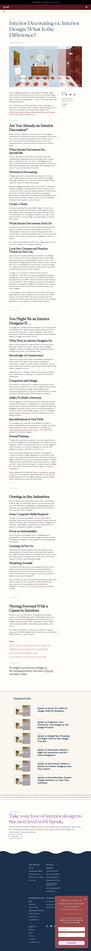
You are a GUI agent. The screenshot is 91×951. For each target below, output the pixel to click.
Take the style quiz (52, 877)
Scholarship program (36, 871)
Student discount (34, 874)
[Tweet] (66, 94)
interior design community (19, 413)
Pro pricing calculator (53, 888)
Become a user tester (36, 877)
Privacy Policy (33, 916)
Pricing (31, 868)
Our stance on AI (34, 942)
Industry (12, 19)
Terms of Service (34, 913)
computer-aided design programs (22, 391)
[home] (9, 7)
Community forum (52, 871)
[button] (86, 7)
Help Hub (32, 904)
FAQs (30, 901)
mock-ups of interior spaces (37, 520)
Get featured (50, 891)
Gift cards (32, 880)
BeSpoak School (25, 269)
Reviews (31, 930)
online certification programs (43, 275)
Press (31, 933)
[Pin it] (70, 94)
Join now (15, 836)
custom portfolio (38, 586)
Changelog (49, 868)
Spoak (49, 671)
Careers (31, 936)
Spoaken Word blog (52, 880)
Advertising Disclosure (36, 910)
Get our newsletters (53, 874)
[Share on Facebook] (62, 94)
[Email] (74, 94)
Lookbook (32, 939)
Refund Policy (33, 907)
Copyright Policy (34, 920)
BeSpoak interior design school (51, 884)
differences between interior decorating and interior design (32, 112)
